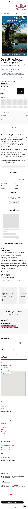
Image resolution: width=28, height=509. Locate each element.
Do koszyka (17, 237)
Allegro (3, 427)
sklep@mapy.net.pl (15, 1)
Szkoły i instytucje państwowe (8, 429)
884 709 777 (7, 4)
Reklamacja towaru (5, 418)
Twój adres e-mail (5, 481)
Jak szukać (3, 438)
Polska (12, 13)
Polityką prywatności (9, 487)
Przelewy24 (4, 465)
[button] (14, 172)
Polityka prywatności (6, 457)
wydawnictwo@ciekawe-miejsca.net (10, 280)
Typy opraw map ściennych (7, 445)
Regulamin (3, 431)
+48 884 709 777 (8, 325)
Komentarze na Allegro (6, 420)
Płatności (3, 434)
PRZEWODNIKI (6, 13)
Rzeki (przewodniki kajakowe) (21, 13)
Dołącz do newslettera (8, 483)
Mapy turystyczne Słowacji (7, 449)
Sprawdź (9, 300)
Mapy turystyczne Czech (6, 447)
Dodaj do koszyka (21, 91)
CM (26, 64)
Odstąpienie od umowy (6, 416)
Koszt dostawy (4, 436)
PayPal (3, 467)
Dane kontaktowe (5, 406)
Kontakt (3, 408)
